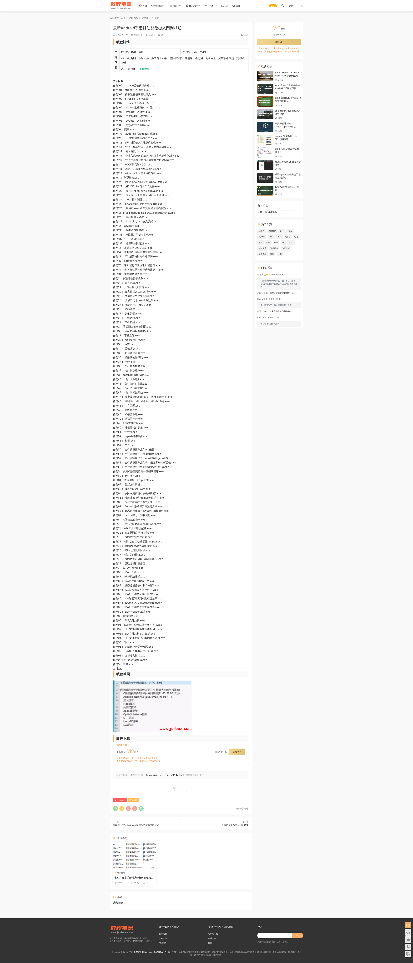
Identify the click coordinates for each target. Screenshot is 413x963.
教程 (276, 242)
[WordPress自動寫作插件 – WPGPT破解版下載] (265, 89)
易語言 (261, 231)
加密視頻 (286, 248)
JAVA (271, 236)
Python (262, 236)
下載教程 (144, 68)
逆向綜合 (175, 5)
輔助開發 (138, 34)
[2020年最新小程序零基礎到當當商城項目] (265, 101)
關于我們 (163, 934)
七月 (280, 254)
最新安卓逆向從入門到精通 (234, 825)
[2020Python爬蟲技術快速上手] (265, 152)
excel (289, 231)
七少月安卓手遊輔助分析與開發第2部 (133, 877)
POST (291, 242)
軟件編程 (159, 5)
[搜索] (282, 5)
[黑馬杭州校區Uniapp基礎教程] (265, 165)
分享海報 (243, 808)
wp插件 (236, 5)
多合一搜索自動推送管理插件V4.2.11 (280, 293)
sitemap (148, 952)
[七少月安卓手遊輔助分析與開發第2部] (134, 855)
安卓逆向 (274, 248)
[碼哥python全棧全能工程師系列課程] (265, 178)
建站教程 (193, 5)
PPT (279, 236)
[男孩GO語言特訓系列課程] (265, 191)
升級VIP (237, 751)
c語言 (287, 236)
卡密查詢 (163, 938)
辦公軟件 (210, 5)
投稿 (210, 943)
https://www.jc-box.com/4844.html (165, 775)
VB (283, 242)
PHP (268, 242)
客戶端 (224, 5)
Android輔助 (120, 800)
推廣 (246, 34)
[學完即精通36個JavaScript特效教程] (265, 127)
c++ (282, 231)
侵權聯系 (163, 943)
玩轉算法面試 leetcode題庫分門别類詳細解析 (136, 825)
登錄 (120, 902)
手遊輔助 (133, 800)
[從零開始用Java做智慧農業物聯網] (265, 114)
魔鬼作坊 (262, 254)
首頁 (144, 5)
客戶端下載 (213, 934)
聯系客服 (212, 938)
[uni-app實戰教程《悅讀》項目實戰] (265, 140)
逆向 (296, 236)
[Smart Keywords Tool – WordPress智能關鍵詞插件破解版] (265, 76)
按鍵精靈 (262, 248)
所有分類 (262, 212)
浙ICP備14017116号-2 (163, 952)
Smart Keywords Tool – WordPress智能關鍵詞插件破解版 (287, 75)
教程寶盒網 (121, 5)
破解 (260, 242)
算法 (272, 254)
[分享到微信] (115, 808)
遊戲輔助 (272, 231)
